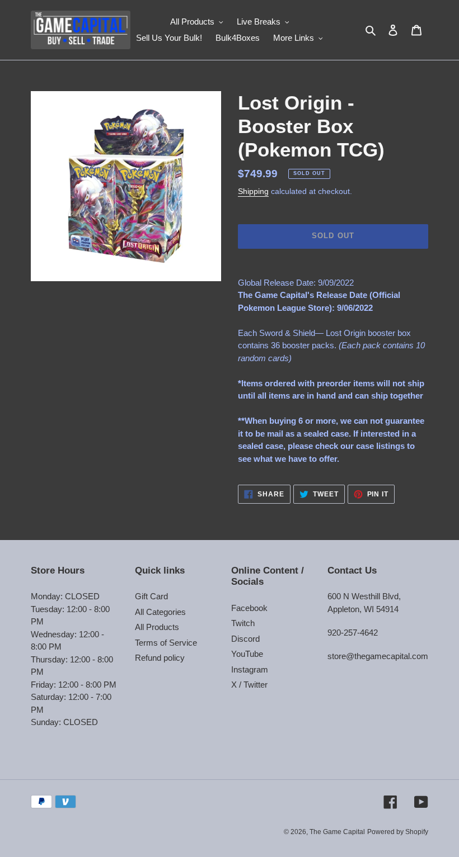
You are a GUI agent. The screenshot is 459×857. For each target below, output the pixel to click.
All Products (157, 627)
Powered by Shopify (397, 832)
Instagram (249, 669)
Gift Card (151, 596)
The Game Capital (337, 832)
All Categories (160, 612)
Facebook (249, 608)
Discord (245, 638)
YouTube (247, 654)
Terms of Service (166, 642)
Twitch (243, 623)
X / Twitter (249, 684)
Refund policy (160, 657)
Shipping (253, 191)
